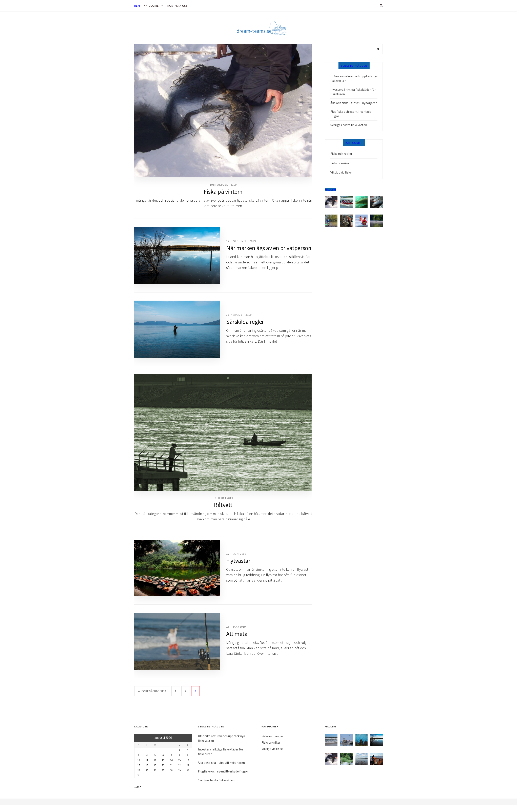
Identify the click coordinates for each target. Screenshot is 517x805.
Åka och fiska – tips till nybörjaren (353, 103)
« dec (137, 787)
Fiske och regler (341, 154)
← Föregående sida (152, 691)
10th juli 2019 (223, 498)
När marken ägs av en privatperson (268, 248)
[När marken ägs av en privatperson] (177, 255)
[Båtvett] (223, 432)
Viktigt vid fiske (341, 172)
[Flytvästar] (177, 568)
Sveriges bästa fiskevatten (348, 125)
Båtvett (223, 505)
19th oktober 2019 (223, 184)
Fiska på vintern (223, 191)
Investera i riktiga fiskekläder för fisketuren (353, 91)
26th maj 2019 (236, 626)
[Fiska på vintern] (223, 110)
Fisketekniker (339, 163)
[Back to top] (504, 793)
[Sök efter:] (354, 49)
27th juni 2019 (236, 554)
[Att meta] (177, 641)
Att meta (236, 634)
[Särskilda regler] (177, 329)
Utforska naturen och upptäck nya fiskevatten (353, 78)
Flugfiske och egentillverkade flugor (350, 113)
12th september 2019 (241, 241)
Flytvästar (238, 560)
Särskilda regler (245, 321)
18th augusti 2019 (239, 314)
